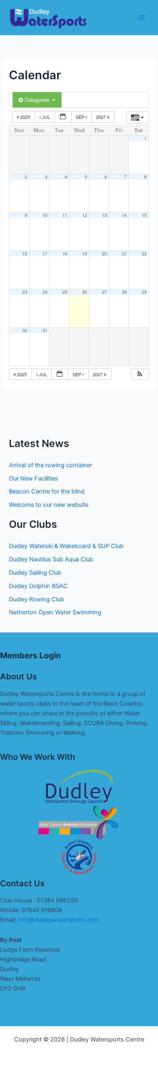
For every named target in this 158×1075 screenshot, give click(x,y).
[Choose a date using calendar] (63, 117)
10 (45, 215)
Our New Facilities (33, 478)
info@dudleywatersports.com (58, 919)
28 (124, 292)
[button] (140, 374)
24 (45, 292)
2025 (25, 117)
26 (84, 292)
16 (24, 254)
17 (45, 254)
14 (124, 215)
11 (64, 215)
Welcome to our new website (48, 504)
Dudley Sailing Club (35, 572)
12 (84, 215)
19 (84, 254)
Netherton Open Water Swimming (55, 612)
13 (104, 215)
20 (104, 254)
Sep (80, 117)
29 (144, 292)
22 (144, 254)
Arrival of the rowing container (50, 465)
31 (45, 330)
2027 (101, 117)
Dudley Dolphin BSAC (38, 586)
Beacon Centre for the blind (47, 491)
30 (24, 330)
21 (124, 254)
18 (64, 254)
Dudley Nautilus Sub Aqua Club (51, 559)
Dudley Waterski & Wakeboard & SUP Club (66, 546)
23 (24, 292)
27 (104, 292)
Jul (46, 117)
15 (144, 215)
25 (64, 292)
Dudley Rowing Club (36, 599)
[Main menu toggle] (141, 17)
